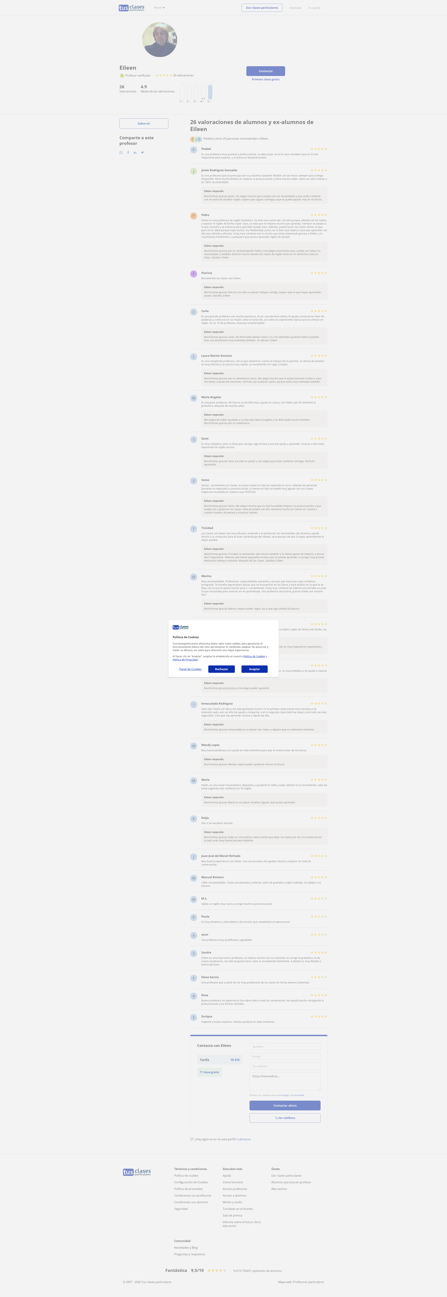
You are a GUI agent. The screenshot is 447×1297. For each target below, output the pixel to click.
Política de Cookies (254, 656)
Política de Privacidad (185, 659)
